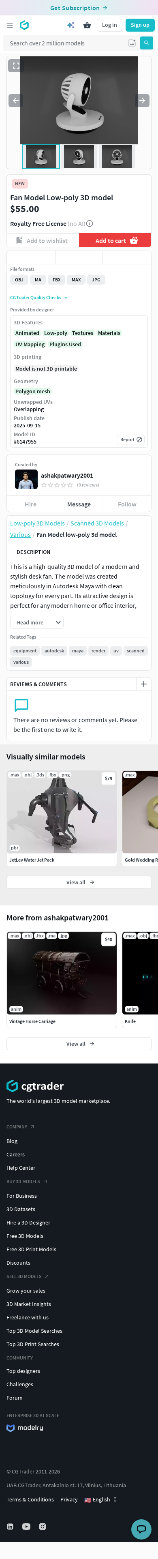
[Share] (127, 257)
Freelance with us (27, 1317)
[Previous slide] (16, 100)
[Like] (31, 257)
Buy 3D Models (23, 1181)
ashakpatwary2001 (67, 475)
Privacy (69, 1499)
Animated (27, 332)
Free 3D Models (24, 1235)
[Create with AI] (70, 25)
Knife (130, 1021)
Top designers (23, 1371)
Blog (11, 1141)
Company (16, 1127)
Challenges (19, 1384)
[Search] (146, 42)
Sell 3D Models (24, 1276)
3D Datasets (20, 1209)
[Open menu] (9, 25)
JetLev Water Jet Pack (31, 860)
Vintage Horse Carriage (32, 1021)
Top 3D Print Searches (32, 1344)
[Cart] (87, 25)
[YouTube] (27, 1526)
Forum (14, 1397)
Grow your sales (25, 1290)
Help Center (20, 1167)
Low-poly (55, 332)
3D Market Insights (28, 1304)
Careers (15, 1154)
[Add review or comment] (143, 684)
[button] (132, 42)
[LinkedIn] (11, 1526)
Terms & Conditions (30, 1499)
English (97, 1500)
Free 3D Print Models (31, 1249)
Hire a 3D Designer (28, 1222)
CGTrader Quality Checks (35, 297)
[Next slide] (142, 100)
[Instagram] (43, 1526)
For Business (21, 1195)
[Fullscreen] (16, 65)
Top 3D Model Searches (34, 1330)
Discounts (18, 1262)
